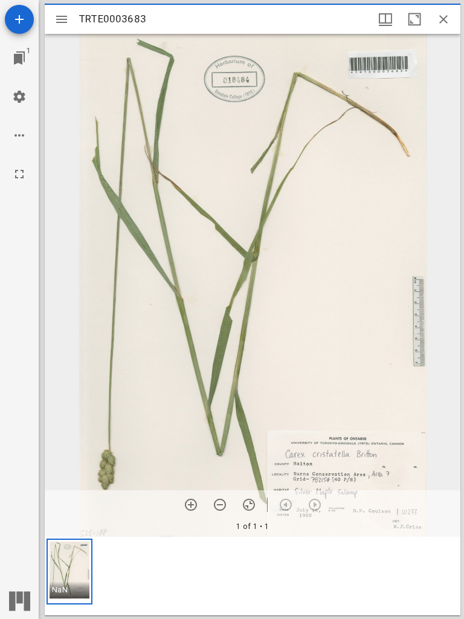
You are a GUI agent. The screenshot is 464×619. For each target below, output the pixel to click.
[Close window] (443, 19)
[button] (69, 571)
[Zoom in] (190, 504)
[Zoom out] (219, 504)
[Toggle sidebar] (61, 19)
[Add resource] (19, 19)
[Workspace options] (19, 135)
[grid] (252, 576)
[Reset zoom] (248, 504)
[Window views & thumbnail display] (385, 19)
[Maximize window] (414, 19)
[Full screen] (19, 174)
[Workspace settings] (19, 96)
